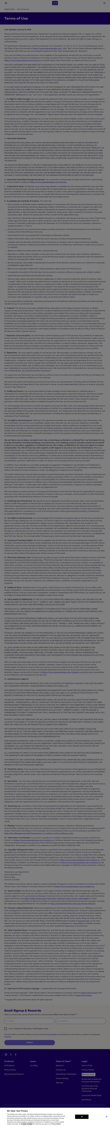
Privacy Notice (56, 1124)
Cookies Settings (27, 1124)
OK (82, 1116)
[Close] (106, 1116)
